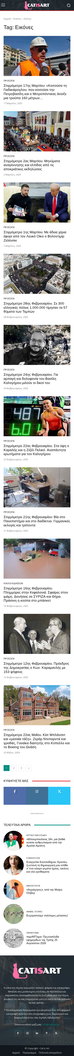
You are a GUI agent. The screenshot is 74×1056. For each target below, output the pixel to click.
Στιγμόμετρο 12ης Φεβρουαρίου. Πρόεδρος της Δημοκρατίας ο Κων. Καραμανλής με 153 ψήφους (36, 667)
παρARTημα (32, 933)
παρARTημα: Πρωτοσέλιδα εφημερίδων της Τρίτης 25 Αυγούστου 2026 (42, 940)
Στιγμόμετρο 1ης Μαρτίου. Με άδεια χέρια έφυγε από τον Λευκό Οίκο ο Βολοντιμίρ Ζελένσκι (35, 236)
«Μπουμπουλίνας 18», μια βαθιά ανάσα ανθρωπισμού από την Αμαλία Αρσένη (45, 842)
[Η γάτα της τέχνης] (37, 5)
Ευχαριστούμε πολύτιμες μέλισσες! (47, 915)
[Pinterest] (46, 1033)
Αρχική (7, 18)
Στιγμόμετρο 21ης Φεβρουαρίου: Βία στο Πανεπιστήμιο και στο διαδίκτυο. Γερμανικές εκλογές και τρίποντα (37, 521)
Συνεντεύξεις (33, 858)
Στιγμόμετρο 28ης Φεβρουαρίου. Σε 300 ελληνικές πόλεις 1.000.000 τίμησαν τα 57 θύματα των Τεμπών (35, 307)
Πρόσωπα (9, 81)
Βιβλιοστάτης (33, 886)
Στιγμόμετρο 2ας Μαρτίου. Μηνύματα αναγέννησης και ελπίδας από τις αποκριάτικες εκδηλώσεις (32, 165)
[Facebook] (17, 1033)
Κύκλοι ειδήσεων (13, 583)
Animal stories (34, 912)
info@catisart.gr (50, 1024)
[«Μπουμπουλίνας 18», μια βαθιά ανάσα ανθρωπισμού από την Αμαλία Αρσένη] (14, 841)
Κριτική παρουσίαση (36, 835)
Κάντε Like (14, 788)
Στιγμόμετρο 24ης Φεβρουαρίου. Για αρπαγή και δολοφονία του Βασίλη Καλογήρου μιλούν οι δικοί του (31, 378)
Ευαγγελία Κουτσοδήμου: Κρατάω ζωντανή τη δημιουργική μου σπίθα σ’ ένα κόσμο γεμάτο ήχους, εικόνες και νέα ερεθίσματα (47, 866)
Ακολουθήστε (37, 788)
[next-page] (29, 768)
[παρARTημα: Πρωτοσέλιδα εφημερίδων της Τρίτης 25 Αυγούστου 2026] (14, 938)
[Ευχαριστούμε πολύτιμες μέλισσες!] (14, 914)
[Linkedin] (36, 1033)
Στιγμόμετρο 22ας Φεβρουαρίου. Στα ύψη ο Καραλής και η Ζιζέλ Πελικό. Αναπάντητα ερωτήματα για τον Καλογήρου (36, 450)
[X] (56, 1033)
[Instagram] (27, 1033)
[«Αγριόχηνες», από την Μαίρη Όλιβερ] (14, 889)
